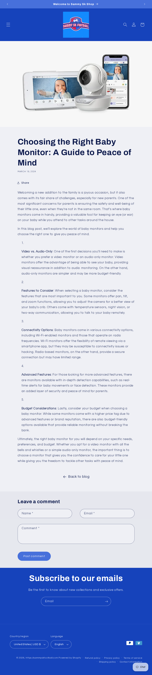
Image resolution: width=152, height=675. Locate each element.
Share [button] (25, 182)
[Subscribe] (106, 601)
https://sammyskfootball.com (42, 658)
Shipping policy (107, 662)
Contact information (131, 662)
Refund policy (92, 658)
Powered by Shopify (70, 658)
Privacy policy (112, 658)
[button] (8, 24)
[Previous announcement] (7, 4)
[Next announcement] (145, 4)
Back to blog (79, 476)
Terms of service (133, 658)
